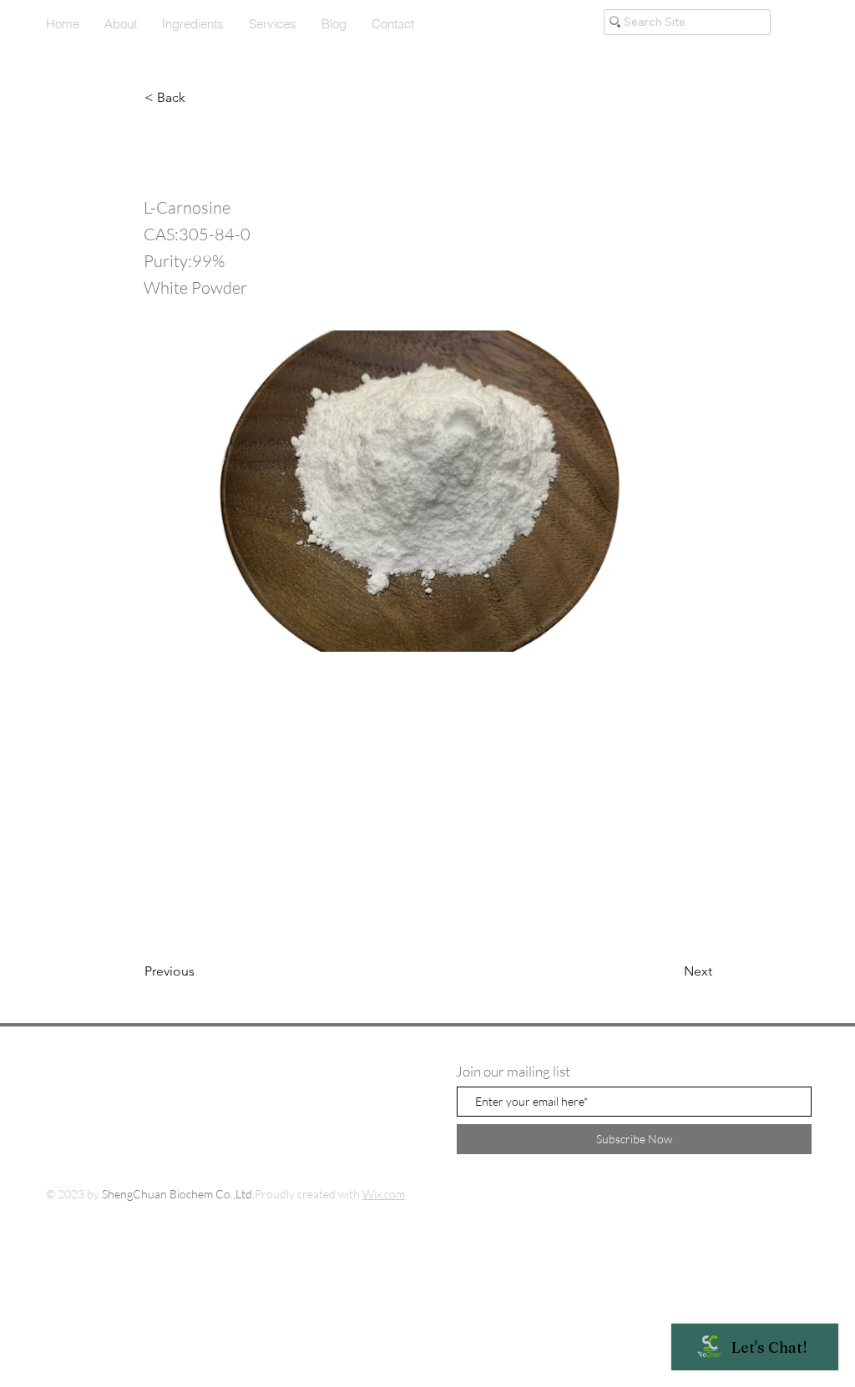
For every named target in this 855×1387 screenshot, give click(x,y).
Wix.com (383, 1194)
